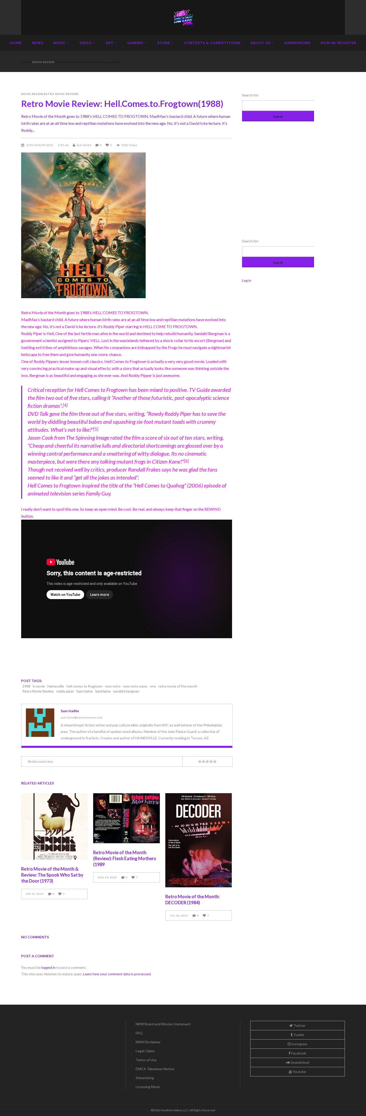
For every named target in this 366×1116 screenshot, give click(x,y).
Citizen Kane (166, 461)
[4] (65, 405)
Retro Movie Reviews (61, 93)
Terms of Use (146, 1060)
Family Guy (98, 493)
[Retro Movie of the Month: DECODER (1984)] (198, 840)
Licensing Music (148, 1087)
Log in (246, 280)
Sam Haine (84, 691)
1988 (26, 686)
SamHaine (103, 691)
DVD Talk (38, 413)
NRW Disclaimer (148, 1042)
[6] (186, 461)
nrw (153, 686)
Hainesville (55, 686)
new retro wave (135, 686)
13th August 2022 (40, 144)
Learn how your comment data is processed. (117, 974)
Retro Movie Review (38, 691)
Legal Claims (145, 1051)
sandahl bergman (126, 691)
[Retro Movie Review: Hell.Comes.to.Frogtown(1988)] (40, 722)
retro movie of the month (177, 686)
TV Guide (199, 389)
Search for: (250, 95)
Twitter (299, 1025)
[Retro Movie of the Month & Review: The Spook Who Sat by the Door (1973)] (54, 826)
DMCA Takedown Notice (155, 1069)
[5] (95, 429)
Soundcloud (299, 1062)
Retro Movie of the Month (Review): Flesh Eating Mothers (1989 (124, 858)
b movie (39, 686)
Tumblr (298, 1035)
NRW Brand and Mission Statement (163, 1024)
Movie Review (43, 62)
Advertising (145, 1078)
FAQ (139, 1033)
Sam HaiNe (84, 144)
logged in (48, 967)
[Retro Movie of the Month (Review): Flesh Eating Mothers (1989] (126, 818)
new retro (113, 686)
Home (25, 62)
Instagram (299, 1044)
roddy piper (65, 691)
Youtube (299, 1071)
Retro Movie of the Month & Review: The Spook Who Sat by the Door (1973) (52, 875)
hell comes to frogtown (84, 686)
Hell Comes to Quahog (159, 485)
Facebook (298, 1053)
